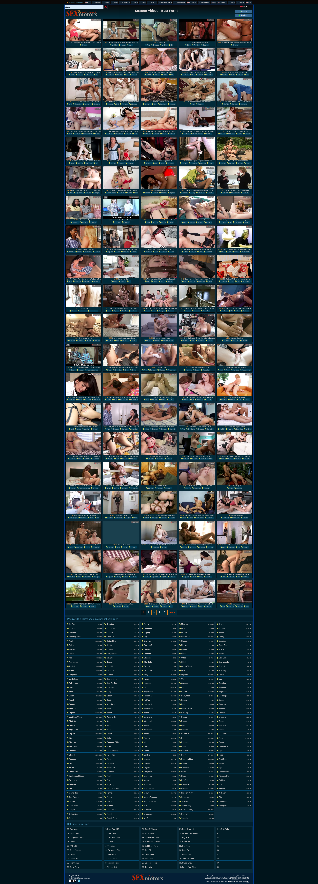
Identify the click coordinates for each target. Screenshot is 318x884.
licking (165, 74)
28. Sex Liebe (147, 859)
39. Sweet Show (185, 863)
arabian (84, 649)
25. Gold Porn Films (150, 846)
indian (159, 713)
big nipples (124, 399)
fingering (96, 281)
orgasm (196, 675)
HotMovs (97, 79)
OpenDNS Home (246, 882)
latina (118, 252)
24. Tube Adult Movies (151, 842)
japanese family (166, 2)
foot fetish (200, 518)
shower (234, 628)
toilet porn (234, 759)
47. (218, 854)
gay (214, 2)
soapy (234, 649)
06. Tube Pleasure (74, 850)
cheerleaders (122, 628)
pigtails (196, 717)
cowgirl (96, 193)
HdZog (249, 49)
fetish (240, 134)
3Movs (136, 108)
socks (234, 654)
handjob (161, 311)
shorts (234, 624)
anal (249, 2)
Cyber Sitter (232, 881)
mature (97, 134)
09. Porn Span (73, 863)
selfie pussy (196, 805)
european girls (122, 742)
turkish (234, 780)
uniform (234, 784)
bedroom (84, 708)
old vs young (196, 666)
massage (159, 784)
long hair (159, 772)
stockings (159, 459)
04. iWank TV (72, 842)
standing (234, 687)
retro (196, 772)
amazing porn (84, 637)
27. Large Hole (148, 854)
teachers (234, 725)
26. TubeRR (147, 850)
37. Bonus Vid (185, 854)
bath (84, 687)
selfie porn (196, 801)
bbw (70, 134)
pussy (164, 134)
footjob (122, 814)
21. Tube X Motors (149, 829)
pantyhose (196, 696)
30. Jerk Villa (147, 867)
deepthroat (122, 704)
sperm (234, 675)
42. (218, 833)
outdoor (232, 163)
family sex (122, 767)
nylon (196, 654)
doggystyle (73, 518)
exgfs (122, 746)
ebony (147, 193)
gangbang (159, 628)
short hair (196, 818)
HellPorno (135, 49)
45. (218, 846)
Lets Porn (173, 49)
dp (171, 606)
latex (159, 746)
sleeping (97, 2)
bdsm (189, 45)
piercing (196, 713)
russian (196, 789)
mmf (159, 818)
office (196, 658)
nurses (196, 649)
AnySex (211, 49)
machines (159, 776)
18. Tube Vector (110, 859)
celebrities (84, 814)
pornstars (124, 104)
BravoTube (247, 20)
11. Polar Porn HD (111, 829)
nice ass (196, 641)
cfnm (84, 818)
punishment (196, 751)
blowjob (121, 163)
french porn (235, 193)
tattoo (234, 721)
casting (84, 801)
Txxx (136, 20)
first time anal (122, 789)
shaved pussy (196, 810)
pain (196, 687)
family (115, 2)
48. (218, 859)
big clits (84, 721)
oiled (237, 311)
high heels (246, 281)
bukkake (84, 784)
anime (84, 645)
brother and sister (84, 776)
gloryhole (159, 662)
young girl (234, 805)
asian (72, 74)
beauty (84, 704)
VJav (98, 49)
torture (211, 163)
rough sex (196, 784)
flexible (122, 805)
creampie (122, 670)
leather (159, 755)
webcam (234, 793)
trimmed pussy (234, 776)
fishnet (122, 793)
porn (88, 2)
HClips (174, 20)
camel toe (84, 793)
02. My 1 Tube (73, 833)
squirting (234, 683)
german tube (159, 645)
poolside (196, 729)
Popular (244, 11)
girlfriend (208, 252)
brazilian (84, 767)
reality (196, 763)
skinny (234, 637)
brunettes (209, 74)
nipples (196, 645)
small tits (238, 222)
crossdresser (180, 2)
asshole (155, 222)
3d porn (84, 624)
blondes (156, 45)
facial (210, 281)
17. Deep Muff (110, 854)
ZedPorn (211, 79)
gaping (159, 632)
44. (218, 842)
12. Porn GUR (110, 833)
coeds (122, 645)
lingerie (247, 459)
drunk (135, 2)
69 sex (84, 628)
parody (196, 700)
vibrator (234, 789)
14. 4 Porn (108, 842)
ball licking (84, 683)
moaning (196, 624)
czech (122, 696)
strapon (84, 45)
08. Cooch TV (72, 859)
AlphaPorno (96, 20)
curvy (122, 691)
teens (248, 163)
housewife (159, 704)
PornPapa (248, 79)
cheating (122, 624)
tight (234, 751)
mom (143, 2)
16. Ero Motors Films (112, 850)
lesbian (114, 45)
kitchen (159, 742)
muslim (241, 2)
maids (159, 780)
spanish (234, 666)
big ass (172, 193)
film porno (192, 2)
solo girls (234, 658)
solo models (234, 662)
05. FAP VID (72, 846)
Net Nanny (239, 881)
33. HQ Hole (184, 837)
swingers (234, 717)
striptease (234, 704)
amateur (185, 74)
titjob (234, 755)
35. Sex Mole (184, 846)
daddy (122, 700)
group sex (206, 370)
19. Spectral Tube (111, 863)
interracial (201, 193)
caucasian (84, 805)
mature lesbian (197, 134)
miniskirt (159, 810)
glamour (159, 654)
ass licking (84, 662)
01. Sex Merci (72, 829)
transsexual (234, 772)
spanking (96, 399)
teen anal (234, 734)
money (196, 632)
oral (196, 670)
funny (159, 624)
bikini (84, 738)
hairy (233, 74)
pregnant (196, 742)
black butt (134, 399)
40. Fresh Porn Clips (187, 867)
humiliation (159, 708)
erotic (134, 370)
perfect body (196, 708)
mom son (223, 2)
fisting (170, 222)
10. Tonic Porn (73, 867)
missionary (119, 134)
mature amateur (159, 797)
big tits (80, 74)
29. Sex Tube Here (149, 863)
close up (122, 637)
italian (159, 725)
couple (122, 662)
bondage (110, 74)
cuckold (122, 675)
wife (234, 797)
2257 (226, 881)
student (234, 708)
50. (218, 867)
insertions (159, 717)
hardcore (96, 104)
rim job (196, 780)
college (122, 649)
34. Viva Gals (184, 842)
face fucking (122, 751)
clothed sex (122, 641)
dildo (122, 708)
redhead (245, 311)
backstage (84, 679)
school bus (125, 2)
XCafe (98, 108)
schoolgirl (196, 797)
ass (84, 658)
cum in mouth (122, 679)
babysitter (75, 222)
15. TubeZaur (109, 846)
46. (218, 850)
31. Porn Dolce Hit (186, 829)
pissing (196, 721)
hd (130, 281)
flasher (122, 801)
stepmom (152, 2)
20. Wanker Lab (110, 867)
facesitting (122, 755)
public (196, 746)
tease (234, 729)
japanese (88, 74)
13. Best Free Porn (112, 837)
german (159, 641)
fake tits (122, 763)
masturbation (87, 134)
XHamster (172, 79)
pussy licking (196, 759)
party (196, 704)
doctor (122, 713)
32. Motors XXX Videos (188, 833)
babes (163, 222)
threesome (171, 370)
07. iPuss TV (72, 854)
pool (196, 725)
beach (84, 700)
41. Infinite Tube (223, 829)
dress (122, 725)
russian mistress (206, 459)
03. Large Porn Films (75, 837)
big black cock (84, 717)
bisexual (78, 281)
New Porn (244, 15)
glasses (159, 658)
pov (196, 738)
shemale (196, 814)
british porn (84, 772)
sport (234, 679)
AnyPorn (135, 79)
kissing (159, 738)
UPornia (211, 20)
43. (218, 837)
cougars (147, 104)
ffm (238, 281)
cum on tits (122, 683)
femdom (197, 45)
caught (84, 810)
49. (218, 863)
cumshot (130, 163)
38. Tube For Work (186, 859)
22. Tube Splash (148, 833)
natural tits (196, 637)
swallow (234, 713)
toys (135, 134)
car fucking (84, 797)
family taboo (204, 2)
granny (106, 2)
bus (84, 789)
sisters (234, 632)
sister (232, 2)
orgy (196, 679)
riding (196, 776)
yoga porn (234, 801)
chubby (133, 547)
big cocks (78, 193)
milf (171, 45)
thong (234, 742)
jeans (159, 734)
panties (196, 691)
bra (84, 763)
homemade (245, 252)
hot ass (159, 700)
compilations (111, 193)
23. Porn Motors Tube (150, 837)
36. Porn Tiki (184, 850)
